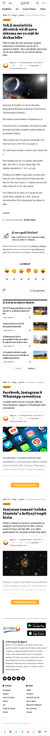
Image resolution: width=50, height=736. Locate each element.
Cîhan (36, 342)
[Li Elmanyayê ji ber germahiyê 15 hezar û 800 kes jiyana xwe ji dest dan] (40, 339)
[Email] (28, 732)
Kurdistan (39, 329)
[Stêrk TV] (25, 3)
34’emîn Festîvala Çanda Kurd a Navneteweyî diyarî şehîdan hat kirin (16, 355)
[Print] (39, 732)
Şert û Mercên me (38, 249)
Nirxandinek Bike (38, 291)
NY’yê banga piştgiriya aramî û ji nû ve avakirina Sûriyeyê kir (17, 311)
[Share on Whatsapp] (16, 732)
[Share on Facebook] (5, 732)
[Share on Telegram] (22, 732)
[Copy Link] (34, 732)
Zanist (7, 20)
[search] (37, 3)
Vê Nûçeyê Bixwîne (25, 485)
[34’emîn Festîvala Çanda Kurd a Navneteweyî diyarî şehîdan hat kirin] (40, 355)
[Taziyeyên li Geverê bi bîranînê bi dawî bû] (40, 326)
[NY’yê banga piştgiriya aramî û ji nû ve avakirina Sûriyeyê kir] (40, 311)
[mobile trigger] (5, 3)
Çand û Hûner (40, 358)
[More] (45, 732)
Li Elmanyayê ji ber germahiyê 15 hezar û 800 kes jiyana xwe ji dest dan (15, 339)
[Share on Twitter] (10, 732)
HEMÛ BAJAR (30, 220)
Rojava (37, 314)
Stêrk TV (13, 62)
